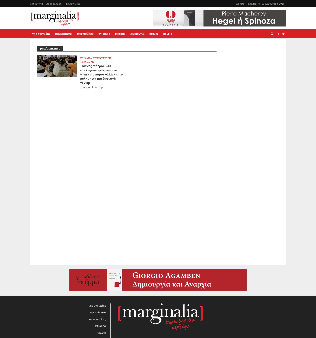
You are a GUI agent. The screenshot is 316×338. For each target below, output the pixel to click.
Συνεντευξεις (102, 58)
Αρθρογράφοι (54, 3)
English (252, 3)
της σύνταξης (41, 33)
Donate (240, 3)
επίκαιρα (104, 33)
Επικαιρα (86, 58)
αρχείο (167, 33)
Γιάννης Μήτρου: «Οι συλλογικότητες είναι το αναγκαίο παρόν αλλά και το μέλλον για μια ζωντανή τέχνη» (101, 74)
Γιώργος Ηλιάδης (92, 87)
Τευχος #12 (87, 61)
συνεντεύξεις (85, 33)
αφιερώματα (63, 33)
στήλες (153, 33)
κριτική (120, 33)
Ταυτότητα (36, 3)
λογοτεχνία (136, 33)
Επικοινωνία (73, 3)
